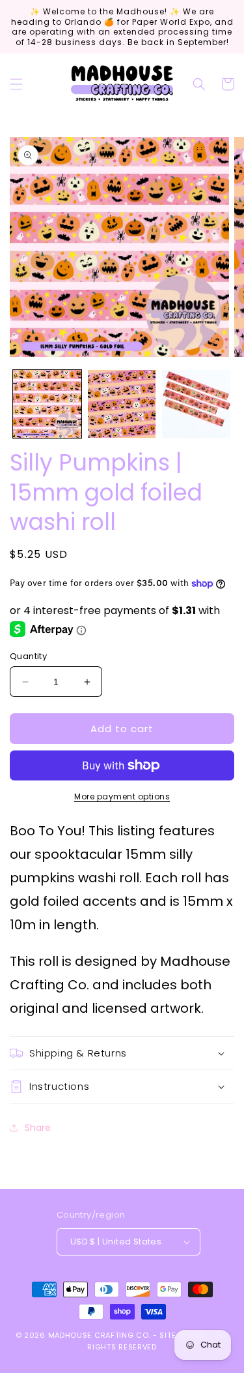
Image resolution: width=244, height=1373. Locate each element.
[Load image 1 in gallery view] (47, 404)
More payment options (122, 796)
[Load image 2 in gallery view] (122, 404)
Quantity (28, 656)
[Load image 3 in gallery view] (196, 404)
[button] (16, 84)
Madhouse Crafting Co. (99, 1335)
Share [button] (38, 1127)
